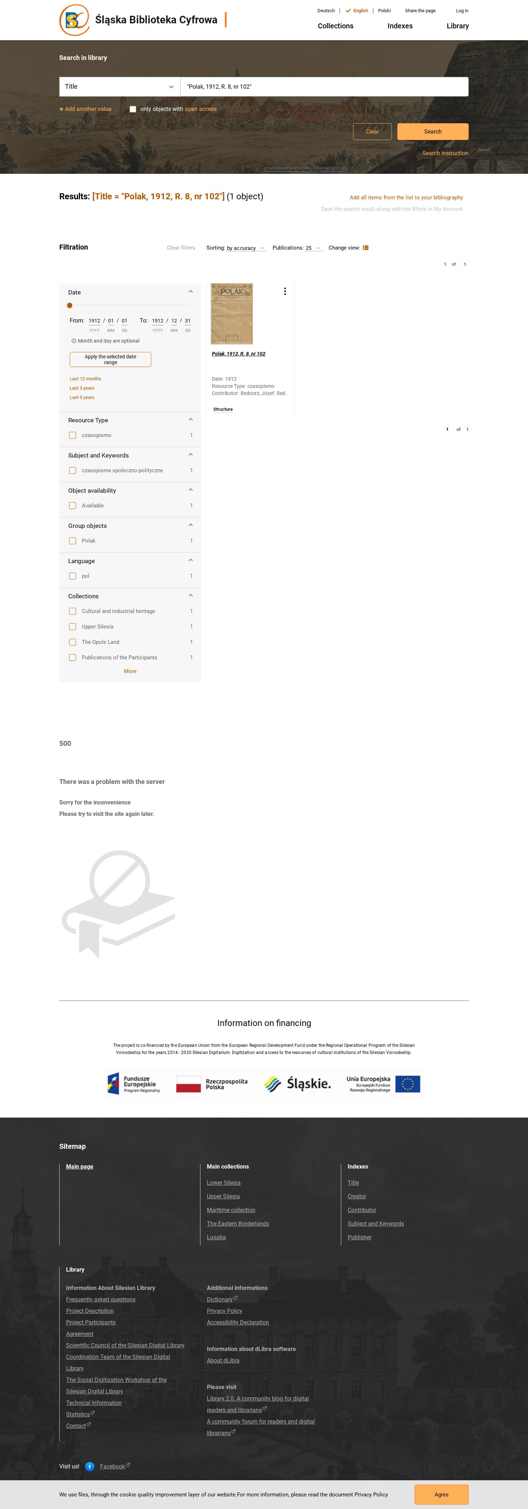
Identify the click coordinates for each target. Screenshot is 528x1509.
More (130, 671)
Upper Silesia (223, 1196)
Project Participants (91, 1322)
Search (433, 131)
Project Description (90, 1311)
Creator (357, 1196)
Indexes (400, 26)
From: (77, 320)
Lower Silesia (224, 1182)
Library (458, 26)
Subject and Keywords (376, 1223)
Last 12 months (85, 378)
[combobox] (325, 87)
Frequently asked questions (100, 1299)
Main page (79, 1166)
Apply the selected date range (110, 359)
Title (353, 1182)
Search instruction (445, 153)
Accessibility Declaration (238, 1322)
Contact (76, 1425)
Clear (372, 131)
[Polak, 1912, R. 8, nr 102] (241, 313)
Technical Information (94, 1402)
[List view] (365, 247)
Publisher (359, 1237)
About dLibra (223, 1360)
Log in (462, 10)
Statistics (78, 1414)
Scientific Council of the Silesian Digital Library (125, 1345)
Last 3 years (82, 388)
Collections (335, 26)
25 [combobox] (308, 248)
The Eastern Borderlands (238, 1223)
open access (201, 109)
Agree (442, 1494)
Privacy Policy (224, 1311)
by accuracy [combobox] (241, 248)
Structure (223, 409)
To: (144, 320)
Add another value (88, 109)
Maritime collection (231, 1210)
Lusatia (216, 1237)
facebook (112, 1466)
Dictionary (220, 1299)
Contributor (362, 1210)
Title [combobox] (71, 86)
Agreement (79, 1334)
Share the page (420, 10)
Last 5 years (82, 397)
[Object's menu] (285, 291)
